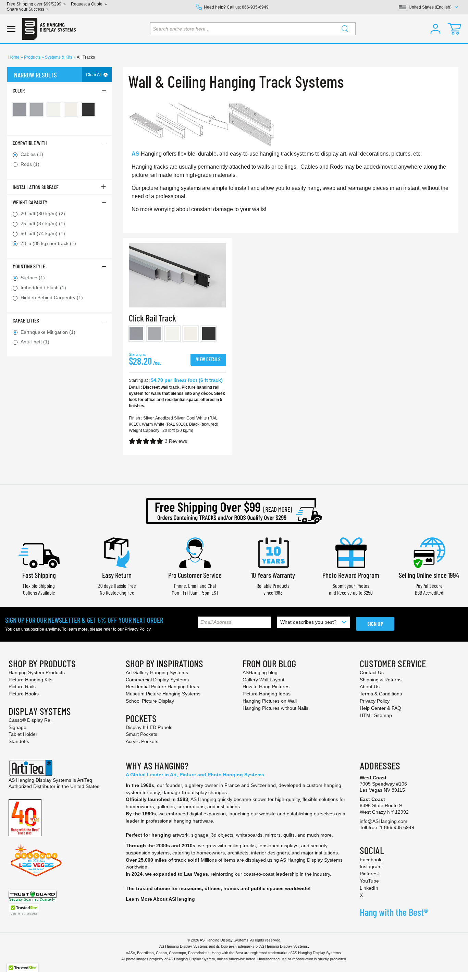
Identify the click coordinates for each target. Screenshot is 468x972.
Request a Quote (86, 4)
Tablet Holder (23, 734)
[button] (435, 29)
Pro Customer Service (195, 575)
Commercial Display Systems (157, 679)
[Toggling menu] (11, 29)
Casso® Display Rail (30, 720)
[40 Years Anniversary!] (25, 817)
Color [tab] (19, 90)
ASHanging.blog (260, 672)
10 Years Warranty (273, 575)
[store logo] (49, 29)
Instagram (371, 866)
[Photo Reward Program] (350, 552)
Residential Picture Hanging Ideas (162, 686)
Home (14, 57)
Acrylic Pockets (142, 741)
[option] (136, 333)
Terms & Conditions (381, 693)
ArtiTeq (84, 780)
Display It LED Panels (149, 727)
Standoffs (19, 741)
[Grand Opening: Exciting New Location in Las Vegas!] (36, 859)
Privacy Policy (137, 629)
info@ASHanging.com (383, 821)
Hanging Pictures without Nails (275, 708)
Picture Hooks (24, 693)
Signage (17, 727)
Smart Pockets (141, 734)
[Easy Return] (116, 552)
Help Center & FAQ (380, 708)
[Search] (345, 28)
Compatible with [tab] (30, 142)
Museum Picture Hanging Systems (163, 693)
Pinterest (369, 873)
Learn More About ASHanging (160, 899)
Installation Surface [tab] (36, 187)
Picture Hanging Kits (30, 679)
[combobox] (252, 29)
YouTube (369, 881)
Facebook (370, 859)
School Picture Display (150, 701)
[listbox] (177, 335)
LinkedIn (369, 888)
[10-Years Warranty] (273, 552)
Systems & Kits (59, 57)
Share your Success (25, 9)
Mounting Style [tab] (29, 266)
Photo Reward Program (350, 575)
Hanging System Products (37, 672)
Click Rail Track (152, 318)
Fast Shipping (39, 575)
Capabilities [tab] (26, 320)
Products (32, 57)
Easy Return (117, 575)
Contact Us (372, 672)
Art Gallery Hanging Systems (157, 672)
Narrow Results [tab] (35, 75)
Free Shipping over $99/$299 (34, 4)
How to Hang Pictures (266, 686)
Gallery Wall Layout (263, 679)
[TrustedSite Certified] (24, 909)
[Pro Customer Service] (194, 552)
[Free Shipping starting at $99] (234, 511)
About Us (370, 686)
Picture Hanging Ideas (267, 693)
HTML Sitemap (376, 715)
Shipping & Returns (381, 679)
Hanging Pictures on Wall (270, 701)
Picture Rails (22, 686)
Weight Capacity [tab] (30, 202)
